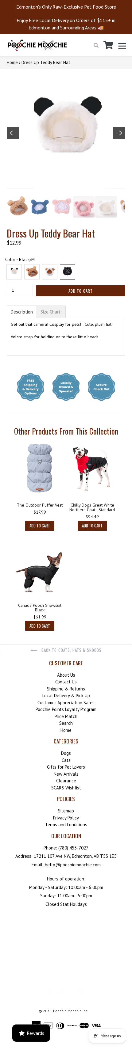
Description (22, 312)
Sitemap (66, 811)
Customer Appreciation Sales (66, 702)
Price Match (66, 716)
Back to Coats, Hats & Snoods (71, 650)
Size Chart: (51, 312)
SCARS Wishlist (66, 788)
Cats (66, 760)
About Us (66, 675)
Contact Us (66, 682)
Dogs (66, 753)
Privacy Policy (66, 818)
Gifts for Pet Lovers (66, 767)
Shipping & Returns (66, 689)
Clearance (66, 781)
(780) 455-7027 (73, 848)
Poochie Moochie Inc (70, 1011)
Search (66, 723)
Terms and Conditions (66, 824)
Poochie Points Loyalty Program (66, 709)
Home (12, 62)
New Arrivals (66, 774)
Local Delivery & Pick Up (66, 695)
